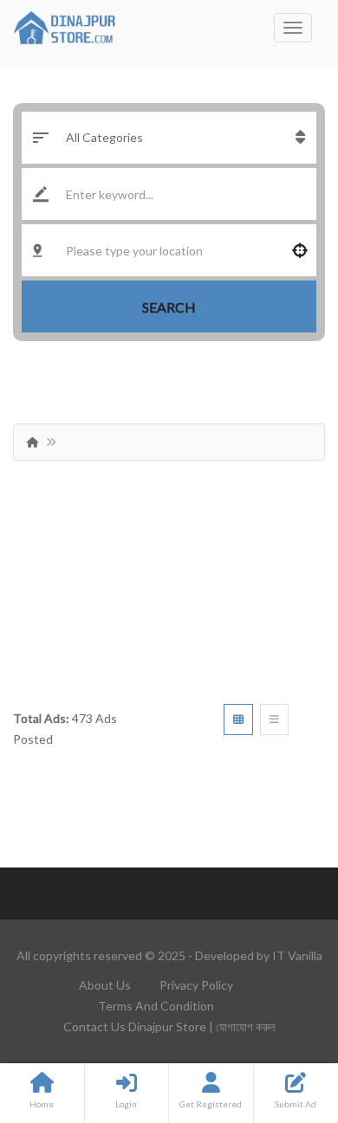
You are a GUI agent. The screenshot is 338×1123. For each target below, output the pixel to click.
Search (169, 307)
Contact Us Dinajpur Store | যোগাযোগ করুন (169, 1026)
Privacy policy (196, 985)
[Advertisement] (169, 576)
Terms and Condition (156, 1005)
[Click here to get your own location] (299, 250)
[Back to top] (281, 1014)
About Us (105, 985)
